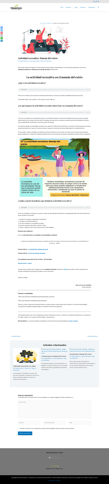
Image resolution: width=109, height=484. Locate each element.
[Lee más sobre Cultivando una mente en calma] (26, 356)
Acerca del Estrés (34, 61)
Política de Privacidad (54, 480)
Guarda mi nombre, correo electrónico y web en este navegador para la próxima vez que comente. (47, 428)
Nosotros (68, 7)
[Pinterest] (98, 1)
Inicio (61, 7)
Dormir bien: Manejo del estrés (36, 253)
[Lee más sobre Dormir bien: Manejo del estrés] (83, 350)
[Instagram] (96, 1)
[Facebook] (94, 1)
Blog (76, 7)
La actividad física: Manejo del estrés (38, 249)
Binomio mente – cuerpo (25, 263)
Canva (70, 321)
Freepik (76, 321)
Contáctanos (91, 7)
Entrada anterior (15, 336)
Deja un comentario (45, 61)
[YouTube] (58, 466)
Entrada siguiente (93, 336)
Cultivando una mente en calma (24, 366)
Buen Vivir (28, 368)
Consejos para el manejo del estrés (53, 356)
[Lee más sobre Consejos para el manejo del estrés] (54, 351)
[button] (72, 7)
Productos (83, 7)
